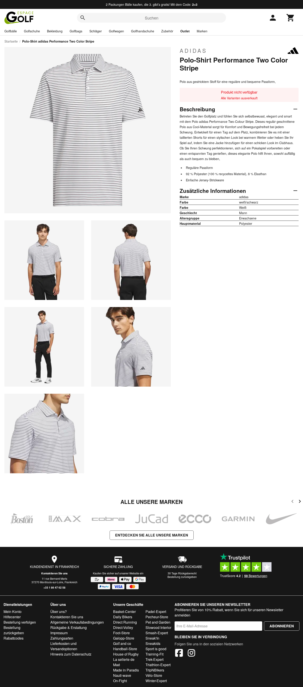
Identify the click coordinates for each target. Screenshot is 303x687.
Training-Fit (154, 654)
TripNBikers (155, 670)
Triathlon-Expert (158, 664)
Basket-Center (124, 611)
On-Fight (120, 680)
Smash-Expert (157, 632)
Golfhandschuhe (142, 31)
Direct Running (125, 622)
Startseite (11, 41)
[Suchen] (83, 18)
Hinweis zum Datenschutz (70, 654)
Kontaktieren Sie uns (54, 573)
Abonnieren (282, 625)
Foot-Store (121, 632)
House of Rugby (126, 654)
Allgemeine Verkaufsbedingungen (77, 622)
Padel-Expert (156, 611)
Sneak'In (152, 638)
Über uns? (58, 611)
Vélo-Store (154, 675)
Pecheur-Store (157, 616)
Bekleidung (55, 31)
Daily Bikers (122, 616)
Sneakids (153, 643)
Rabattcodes (14, 638)
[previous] (292, 502)
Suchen (151, 18)
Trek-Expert (154, 659)
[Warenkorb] (290, 17)
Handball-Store (125, 648)
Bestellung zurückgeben (182, 577)
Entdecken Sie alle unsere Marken (151, 535)
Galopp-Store (123, 638)
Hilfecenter (12, 616)
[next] (300, 502)
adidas (193, 50)
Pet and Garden (158, 622)
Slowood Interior (158, 627)
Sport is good (156, 648)
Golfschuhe (32, 31)
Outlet (185, 31)
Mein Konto (13, 611)
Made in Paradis (126, 670)
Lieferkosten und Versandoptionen (63, 646)
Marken (202, 31)
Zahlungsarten (61, 638)
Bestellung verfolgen (20, 622)
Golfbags (76, 31)
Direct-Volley (123, 627)
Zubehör (167, 31)
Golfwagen (116, 31)
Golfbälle (10, 31)
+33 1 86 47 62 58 (54, 587)
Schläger (95, 31)
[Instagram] (191, 653)
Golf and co (122, 643)
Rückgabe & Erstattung (68, 627)
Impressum (59, 632)
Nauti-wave (122, 675)
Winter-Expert (156, 680)
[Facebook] (179, 653)
